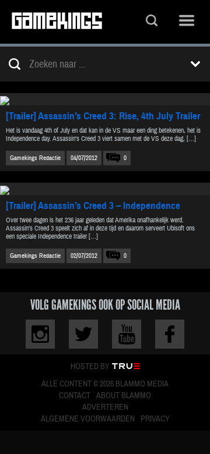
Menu (186, 22)
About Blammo (123, 396)
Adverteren (105, 407)
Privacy (155, 419)
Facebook (169, 334)
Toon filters (195, 64)
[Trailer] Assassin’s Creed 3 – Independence (93, 206)
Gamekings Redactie (35, 158)
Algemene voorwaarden (88, 419)
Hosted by (90, 366)
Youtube (126, 334)
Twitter (83, 334)
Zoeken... (151, 22)
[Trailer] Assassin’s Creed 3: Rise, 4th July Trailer (103, 116)
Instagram (40, 334)
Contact (74, 396)
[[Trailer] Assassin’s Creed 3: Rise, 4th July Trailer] (105, 99)
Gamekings (57, 22)
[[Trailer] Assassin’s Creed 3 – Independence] (105, 189)
